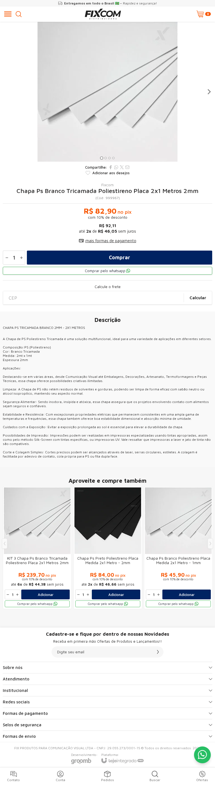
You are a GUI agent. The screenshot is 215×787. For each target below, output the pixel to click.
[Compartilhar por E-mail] (127, 167)
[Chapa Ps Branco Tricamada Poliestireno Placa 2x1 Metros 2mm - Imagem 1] (107, 92)
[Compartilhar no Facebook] (111, 167)
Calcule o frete (108, 287)
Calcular (198, 297)
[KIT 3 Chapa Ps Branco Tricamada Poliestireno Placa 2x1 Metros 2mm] (37, 548)
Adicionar (45, 594)
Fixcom (107, 185)
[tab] (101, 157)
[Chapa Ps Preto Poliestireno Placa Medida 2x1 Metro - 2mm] (108, 548)
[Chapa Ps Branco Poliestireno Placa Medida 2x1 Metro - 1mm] (178, 548)
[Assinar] (157, 652)
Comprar (119, 257)
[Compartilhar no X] (122, 167)
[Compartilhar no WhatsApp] (116, 167)
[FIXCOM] (103, 14)
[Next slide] (209, 92)
